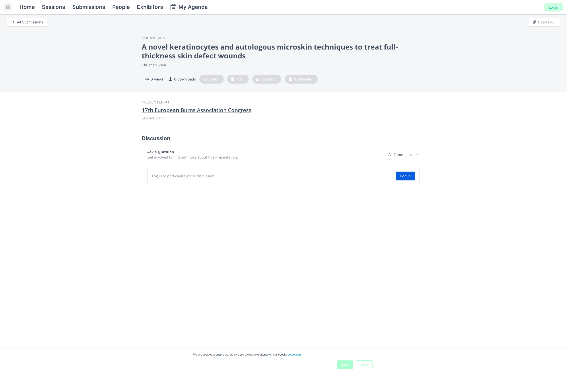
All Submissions (30, 22)
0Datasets (303, 79)
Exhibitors (150, 7)
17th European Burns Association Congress (196, 110)
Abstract (268, 79)
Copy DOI (546, 22)
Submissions (88, 7)
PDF (239, 79)
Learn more (295, 354)
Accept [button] (345, 365)
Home (27, 7)
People (121, 7)
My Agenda (193, 7)
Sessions (53, 7)
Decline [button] (364, 365)
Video (213, 79)
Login (553, 7)
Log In (405, 176)
